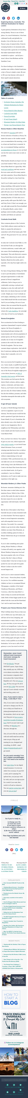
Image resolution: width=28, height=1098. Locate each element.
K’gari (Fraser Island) (10, 119)
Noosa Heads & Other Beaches (13, 110)
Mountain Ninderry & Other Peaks (14, 122)
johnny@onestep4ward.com (12, 748)
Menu (23, 8)
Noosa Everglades (9, 116)
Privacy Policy (21, 1093)
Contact (14, 1094)
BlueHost (15, 726)
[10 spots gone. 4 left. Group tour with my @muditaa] (21, 1068)
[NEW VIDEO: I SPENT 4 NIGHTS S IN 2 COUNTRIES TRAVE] (21, 1054)
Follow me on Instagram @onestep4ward (15, 1043)
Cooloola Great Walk (10, 113)
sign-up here (12, 791)
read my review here (15, 788)
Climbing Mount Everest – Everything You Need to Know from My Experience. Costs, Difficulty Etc (13, 889)
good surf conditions (7, 169)
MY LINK (12, 686)
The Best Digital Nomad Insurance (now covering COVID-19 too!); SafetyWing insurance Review (13, 908)
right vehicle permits (7, 444)
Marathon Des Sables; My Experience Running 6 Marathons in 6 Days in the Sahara (13, 927)
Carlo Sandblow (13, 311)
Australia (12, 133)
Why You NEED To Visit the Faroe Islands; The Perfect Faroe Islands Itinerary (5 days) (13, 933)
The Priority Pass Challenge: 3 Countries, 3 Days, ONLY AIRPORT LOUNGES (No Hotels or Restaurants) (12, 966)
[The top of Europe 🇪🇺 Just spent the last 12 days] (7, 1054)
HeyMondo (10, 664)
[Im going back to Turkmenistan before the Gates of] (7, 1068)
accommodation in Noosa (9, 150)
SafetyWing (10, 765)
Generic (17, 844)
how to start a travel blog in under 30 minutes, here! (13, 720)
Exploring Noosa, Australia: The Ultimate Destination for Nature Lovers (14, 105)
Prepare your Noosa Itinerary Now (14, 125)
